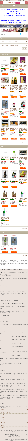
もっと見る (24, 48)
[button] (1, 2)
